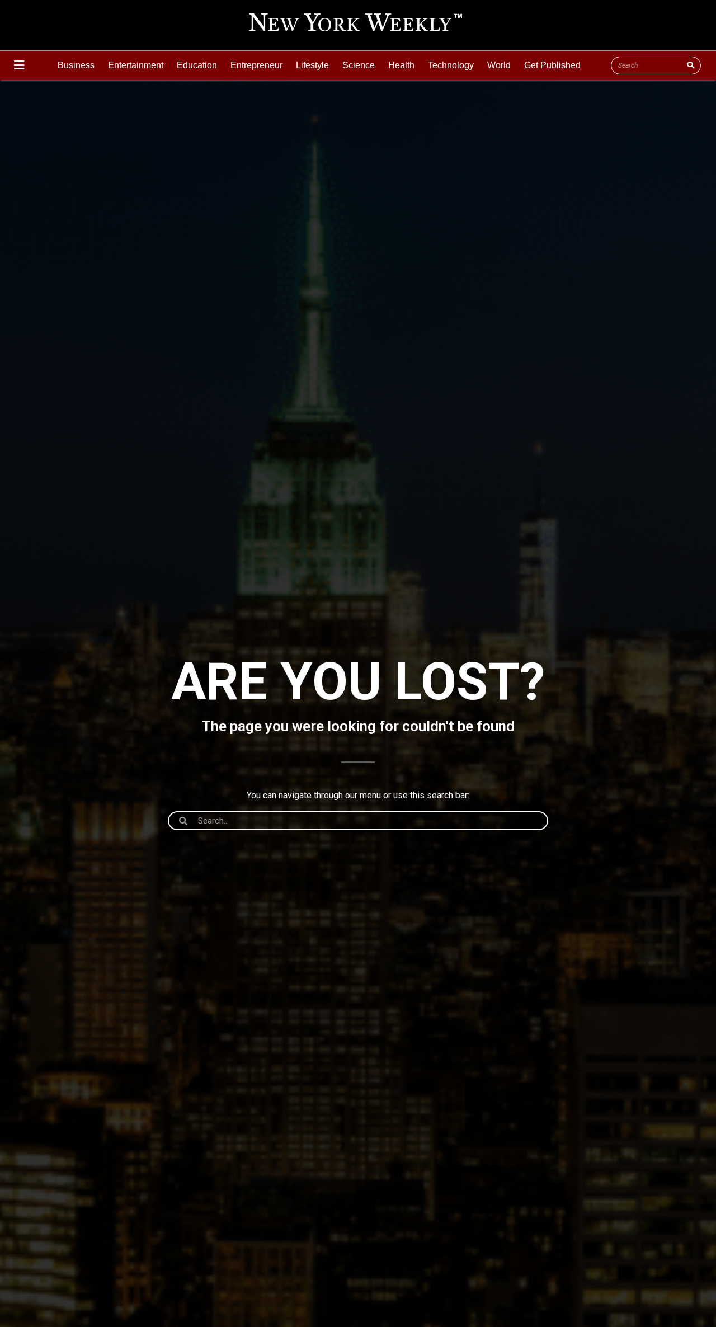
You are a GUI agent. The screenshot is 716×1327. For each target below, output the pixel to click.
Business (76, 65)
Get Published (552, 65)
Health (401, 65)
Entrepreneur (256, 65)
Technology (451, 65)
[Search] (690, 65)
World (499, 65)
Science (358, 65)
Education (197, 65)
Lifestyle (312, 65)
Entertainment (135, 65)
